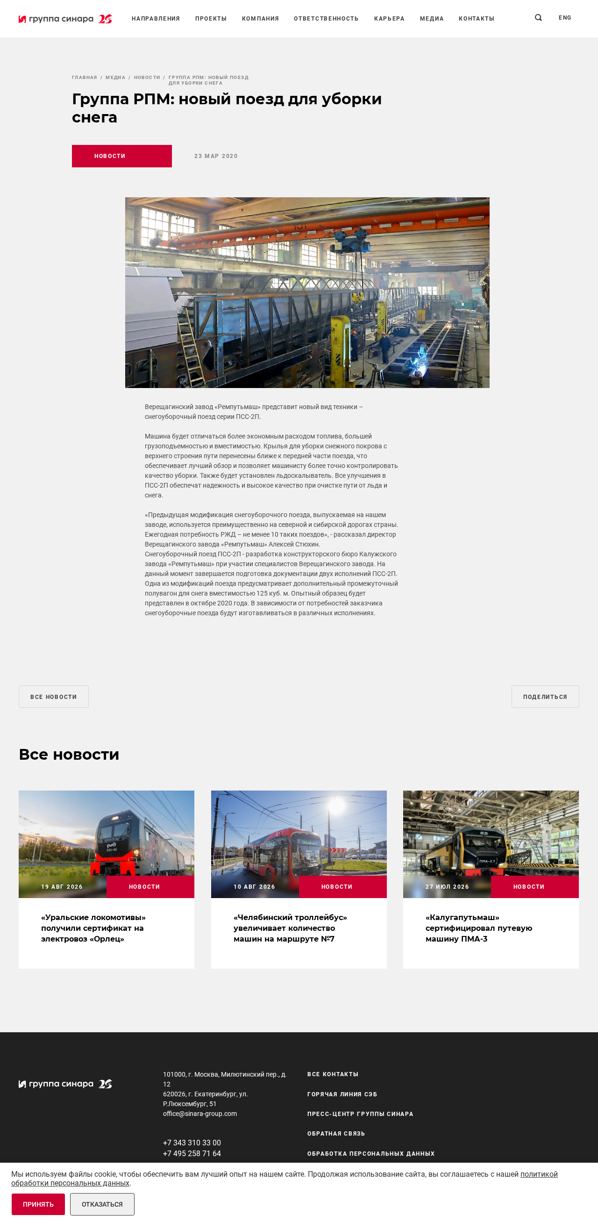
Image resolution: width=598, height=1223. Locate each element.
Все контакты (332, 1074)
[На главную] (65, 18)
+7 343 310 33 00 (192, 1142)
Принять (38, 1204)
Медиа (432, 18)
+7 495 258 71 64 (192, 1153)
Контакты (477, 18)
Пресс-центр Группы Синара (360, 1114)
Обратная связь (336, 1133)
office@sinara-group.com (200, 1113)
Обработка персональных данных (371, 1154)
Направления (156, 18)
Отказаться (102, 1204)
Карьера (389, 18)
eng (565, 17)
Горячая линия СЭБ (342, 1094)
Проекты (211, 18)
